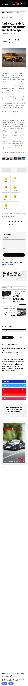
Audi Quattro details (8, 216)
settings (16, 680)
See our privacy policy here (8, 677)
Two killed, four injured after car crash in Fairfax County (12, 355)
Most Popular (7, 338)
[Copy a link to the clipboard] (12, 42)
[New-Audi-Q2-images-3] (16, 158)
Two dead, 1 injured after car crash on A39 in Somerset (13, 360)
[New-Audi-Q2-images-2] (11, 158)
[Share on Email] (9, 42)
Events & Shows (9, 308)
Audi (17, 13)
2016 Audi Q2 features (8, 214)
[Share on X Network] (12, 39)
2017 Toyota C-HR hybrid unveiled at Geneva (9, 314)
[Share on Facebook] (9, 39)
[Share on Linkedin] (21, 39)
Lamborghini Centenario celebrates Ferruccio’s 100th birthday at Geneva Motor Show (18, 297)
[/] (21, 3)
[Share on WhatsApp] (15, 39)
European (10, 13)
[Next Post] (21, 312)
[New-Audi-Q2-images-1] (7, 158)
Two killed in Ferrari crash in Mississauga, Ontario (12, 370)
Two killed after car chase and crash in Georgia (12, 365)
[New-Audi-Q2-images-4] (19, 158)
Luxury (15, 291)
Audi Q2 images (21, 214)
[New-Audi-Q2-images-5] (23, 158)
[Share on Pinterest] (18, 39)
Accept (4, 683)
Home (3, 13)
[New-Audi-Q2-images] (4, 158)
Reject (11, 683)
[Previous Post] (6, 295)
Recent (20, 338)
